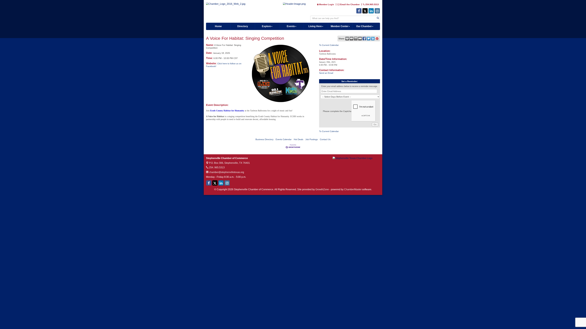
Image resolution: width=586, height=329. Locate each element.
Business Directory (264, 139)
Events (291, 26)
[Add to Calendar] (356, 38)
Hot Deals (298, 139)
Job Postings (311, 139)
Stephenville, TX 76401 (229, 163)
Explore (266, 26)
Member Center (339, 26)
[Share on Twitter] (368, 38)
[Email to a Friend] (351, 38)
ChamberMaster (353, 189)
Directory (242, 26)
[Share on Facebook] (364, 38)
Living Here (315, 26)
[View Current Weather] (360, 38)
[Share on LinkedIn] (373, 38)
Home (218, 26)
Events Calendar (284, 139)
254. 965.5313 (216, 167)
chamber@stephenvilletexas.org (226, 172)
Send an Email (326, 73)
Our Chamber (364, 26)
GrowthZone (322, 189)
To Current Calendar (329, 45)
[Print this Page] (347, 38)
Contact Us (325, 139)
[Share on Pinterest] (377, 38)
